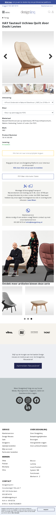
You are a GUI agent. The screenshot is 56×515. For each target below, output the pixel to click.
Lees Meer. (31, 200)
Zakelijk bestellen (9, 446)
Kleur (4, 108)
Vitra (4, 470)
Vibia (4, 460)
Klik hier (8, 2)
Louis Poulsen (35, 467)
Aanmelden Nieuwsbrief (28, 365)
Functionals (34, 473)
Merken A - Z (35, 476)
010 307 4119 (13, 6)
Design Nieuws (7, 436)
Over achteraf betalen (38, 446)
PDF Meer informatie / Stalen (28, 176)
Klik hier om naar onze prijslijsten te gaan (28, 153)
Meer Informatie (15, 513)
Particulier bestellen (10, 452)
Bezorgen (34, 439)
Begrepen (46, 509)
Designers (6, 443)
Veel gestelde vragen (38, 443)
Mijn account (7, 449)
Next (50, 56)
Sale (3, 439)
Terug (6, 18)
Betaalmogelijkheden (38, 436)
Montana (5, 467)
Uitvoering (6, 98)
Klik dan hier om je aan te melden (28, 168)
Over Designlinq (36, 433)
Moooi (32, 461)
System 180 (34, 470)
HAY (3, 130)
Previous (5, 56)
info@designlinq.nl (34, 222)
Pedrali (5, 463)
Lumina (33, 464)
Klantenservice (47, 6)
